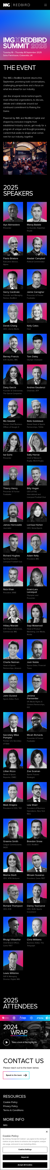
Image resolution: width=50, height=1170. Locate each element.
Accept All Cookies (25, 1165)
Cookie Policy (10, 1102)
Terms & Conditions (13, 1110)
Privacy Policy (10, 1106)
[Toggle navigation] (45, 5)
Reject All (25, 1157)
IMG (5, 1125)
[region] (25, 1149)
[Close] (47, 1132)
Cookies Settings (25, 1149)
